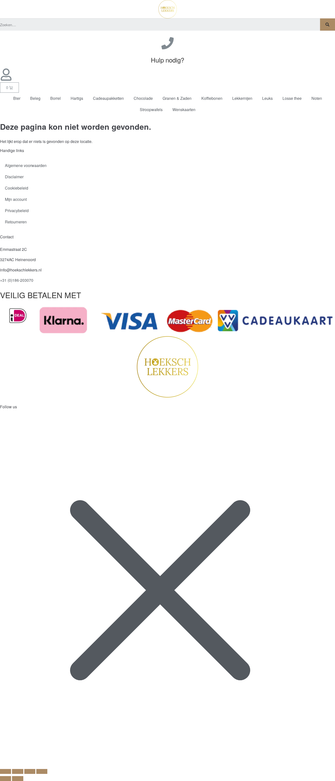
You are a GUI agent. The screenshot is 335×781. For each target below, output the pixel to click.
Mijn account (16, 199)
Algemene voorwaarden (26, 165)
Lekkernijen (242, 98)
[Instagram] (19, 422)
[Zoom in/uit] (5, 771)
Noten (316, 98)
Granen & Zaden (177, 98)
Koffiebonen (211, 98)
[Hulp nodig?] (167, 43)
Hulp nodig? (167, 59)
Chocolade (143, 98)
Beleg (35, 98)
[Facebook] (6, 422)
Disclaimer (14, 176)
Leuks (267, 98)
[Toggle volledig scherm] (17, 771)
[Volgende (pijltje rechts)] (17, 778)
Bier (16, 98)
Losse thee (292, 98)
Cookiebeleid (16, 188)
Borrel (55, 98)
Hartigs (77, 98)
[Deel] (29, 771)
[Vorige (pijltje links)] (5, 778)
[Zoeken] (327, 24)
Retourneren (16, 222)
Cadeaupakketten (108, 98)
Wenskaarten (183, 109)
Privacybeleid (17, 210)
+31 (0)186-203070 (16, 280)
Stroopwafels (151, 109)
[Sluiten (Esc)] (41, 771)
